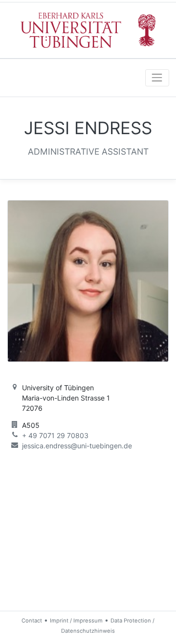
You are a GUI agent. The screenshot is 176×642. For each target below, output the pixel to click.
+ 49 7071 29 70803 (55, 435)
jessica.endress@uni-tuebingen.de (77, 445)
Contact (32, 620)
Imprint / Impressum (76, 620)
